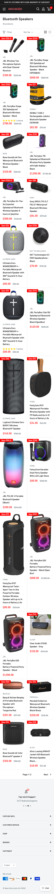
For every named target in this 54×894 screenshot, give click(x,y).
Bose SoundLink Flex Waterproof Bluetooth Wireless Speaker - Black (13, 162)
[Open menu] (4, 9)
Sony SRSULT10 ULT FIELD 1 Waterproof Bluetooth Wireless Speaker (39, 206)
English (7, 865)
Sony (32, 198)
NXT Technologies (38, 251)
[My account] (43, 9)
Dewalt (33, 109)
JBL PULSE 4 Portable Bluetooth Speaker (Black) (13, 499)
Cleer (32, 639)
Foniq (32, 401)
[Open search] (37, 9)
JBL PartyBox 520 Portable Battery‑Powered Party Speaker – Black (13, 665)
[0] (49, 9)
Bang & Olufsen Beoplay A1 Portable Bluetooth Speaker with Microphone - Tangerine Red (13, 704)
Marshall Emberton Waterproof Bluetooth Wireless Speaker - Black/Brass (40, 706)
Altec (32, 747)
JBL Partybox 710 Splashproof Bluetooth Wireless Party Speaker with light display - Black (40, 162)
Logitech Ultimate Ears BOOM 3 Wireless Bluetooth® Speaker (13, 425)
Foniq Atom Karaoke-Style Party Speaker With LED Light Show (39, 472)
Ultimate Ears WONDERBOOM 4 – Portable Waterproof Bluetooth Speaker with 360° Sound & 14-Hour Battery (13, 271)
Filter (9, 32)
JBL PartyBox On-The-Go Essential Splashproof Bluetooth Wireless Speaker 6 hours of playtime (13, 207)
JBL (4, 57)
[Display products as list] (50, 32)
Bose (5, 153)
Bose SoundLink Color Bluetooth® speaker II (13, 754)
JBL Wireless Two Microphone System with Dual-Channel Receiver (11, 66)
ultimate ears (9, 259)
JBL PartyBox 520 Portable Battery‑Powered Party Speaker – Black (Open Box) (40, 566)
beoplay (6, 694)
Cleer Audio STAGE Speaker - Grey (38, 645)
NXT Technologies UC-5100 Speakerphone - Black (40, 257)
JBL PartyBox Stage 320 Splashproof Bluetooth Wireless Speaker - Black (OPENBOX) (39, 66)
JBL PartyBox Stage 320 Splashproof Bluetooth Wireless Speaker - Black (12, 111)
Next (46, 774)
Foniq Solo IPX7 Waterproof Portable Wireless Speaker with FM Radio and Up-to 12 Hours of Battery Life (40, 411)
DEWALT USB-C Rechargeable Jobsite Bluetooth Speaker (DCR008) (40, 118)
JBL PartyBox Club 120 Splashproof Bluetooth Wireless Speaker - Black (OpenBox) (40, 317)
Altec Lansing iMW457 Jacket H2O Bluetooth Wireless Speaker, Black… (40, 756)
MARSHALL (34, 697)
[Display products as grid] (45, 32)
